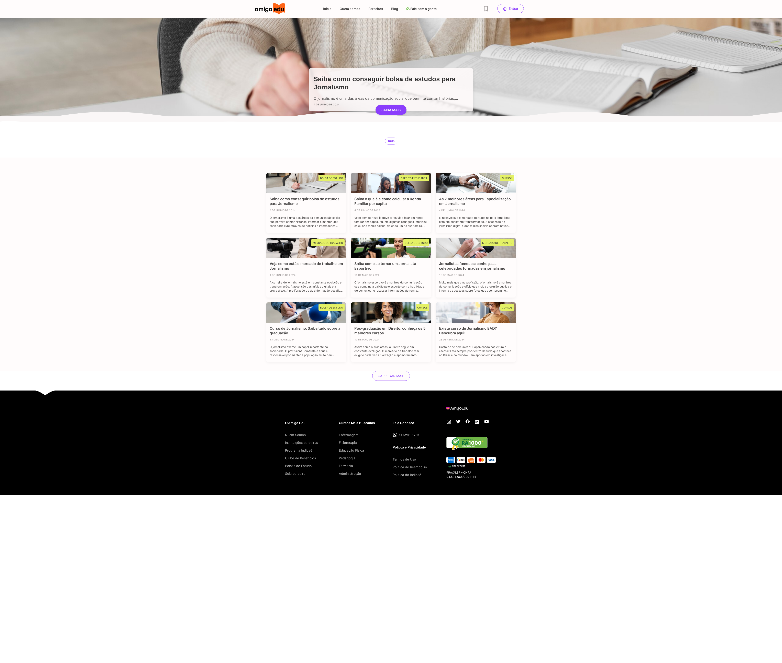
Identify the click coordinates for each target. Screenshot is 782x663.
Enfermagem (348, 435)
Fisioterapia (348, 443)
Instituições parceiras (301, 443)
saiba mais (391, 110)
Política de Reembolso (410, 467)
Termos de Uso (404, 459)
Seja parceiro (295, 474)
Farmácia (346, 466)
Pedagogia (347, 458)
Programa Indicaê (298, 450)
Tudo (391, 141)
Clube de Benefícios (300, 458)
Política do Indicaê (407, 475)
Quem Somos (295, 435)
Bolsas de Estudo (298, 466)
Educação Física (351, 450)
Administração (350, 474)
